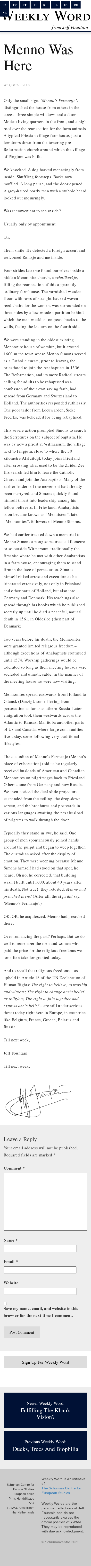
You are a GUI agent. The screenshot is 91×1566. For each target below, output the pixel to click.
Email (11, 1261)
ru (45, 5)
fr (15, 5)
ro (76, 5)
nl (4, 13)
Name (11, 1240)
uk (55, 5)
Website (11, 1283)
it (24, 5)
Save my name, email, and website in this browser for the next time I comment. (41, 1311)
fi (35, 5)
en (4, 5)
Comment (14, 1168)
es (65, 5)
